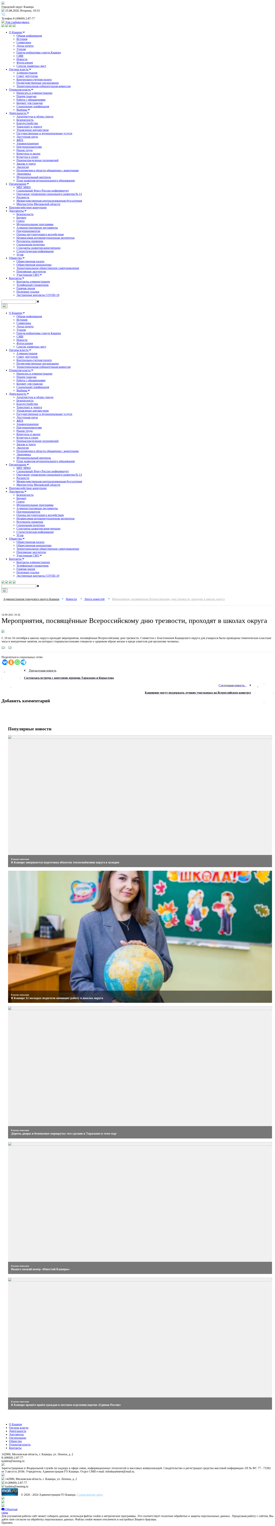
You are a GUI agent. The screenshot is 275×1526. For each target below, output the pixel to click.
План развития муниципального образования (45, 180)
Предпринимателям (29, 146)
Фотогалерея (24, 62)
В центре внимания (20, 859)
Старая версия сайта (90, 1494)
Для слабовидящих (16, 22)
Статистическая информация (35, 251)
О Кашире (16, 32)
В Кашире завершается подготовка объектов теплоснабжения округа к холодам (65, 862)
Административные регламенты (37, 227)
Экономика (23, 173)
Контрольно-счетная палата (34, 79)
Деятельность (18, 113)
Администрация (26, 72)
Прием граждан (26, 96)
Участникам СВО (28, 274)
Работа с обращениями (30, 99)
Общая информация (29, 35)
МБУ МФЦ (23, 187)
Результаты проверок (29, 241)
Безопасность (24, 119)
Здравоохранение (27, 143)
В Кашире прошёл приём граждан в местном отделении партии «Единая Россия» (66, 1404)
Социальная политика (30, 244)
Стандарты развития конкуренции (38, 247)
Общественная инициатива (33, 264)
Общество (16, 258)
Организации (18, 183)
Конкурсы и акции (28, 153)
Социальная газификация (32, 106)
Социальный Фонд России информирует (42, 190)
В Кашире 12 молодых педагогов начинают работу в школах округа (57, 998)
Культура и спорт (27, 156)
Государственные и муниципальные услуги (44, 133)
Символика (23, 42)
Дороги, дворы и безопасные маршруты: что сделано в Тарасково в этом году (64, 1133)
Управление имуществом (32, 130)
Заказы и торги (26, 163)
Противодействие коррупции (28, 207)
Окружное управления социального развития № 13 (49, 194)
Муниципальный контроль (33, 177)
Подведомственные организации (37, 82)
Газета (20, 220)
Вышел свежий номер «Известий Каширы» (40, 1269)
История (21, 39)
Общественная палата (30, 261)
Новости (22, 59)
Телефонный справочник (32, 284)
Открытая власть (20, 89)
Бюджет (21, 217)
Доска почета (24, 45)
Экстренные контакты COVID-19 (37, 295)
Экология (22, 167)
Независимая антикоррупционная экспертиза (45, 237)
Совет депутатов (27, 76)
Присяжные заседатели (31, 271)
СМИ (19, 55)
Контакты (15, 278)
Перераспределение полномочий (37, 160)
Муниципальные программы (35, 224)
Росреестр (22, 197)
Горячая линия (25, 288)
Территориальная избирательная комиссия (43, 86)
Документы (17, 210)
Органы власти (19, 69)
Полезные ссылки (27, 291)
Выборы (22, 109)
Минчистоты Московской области (38, 204)
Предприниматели (28, 231)
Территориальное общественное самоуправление (47, 268)
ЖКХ (19, 140)
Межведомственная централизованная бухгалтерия (49, 200)
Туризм (21, 49)
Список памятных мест (31, 66)
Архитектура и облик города (34, 116)
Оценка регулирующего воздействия (40, 234)
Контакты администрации (33, 281)
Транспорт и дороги (29, 126)
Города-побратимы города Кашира (38, 52)
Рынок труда (24, 150)
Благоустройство (27, 123)
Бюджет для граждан (29, 103)
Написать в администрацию (34, 92)
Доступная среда (27, 136)
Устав (20, 254)
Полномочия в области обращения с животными (47, 170)
